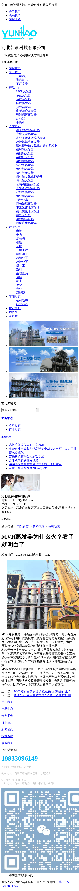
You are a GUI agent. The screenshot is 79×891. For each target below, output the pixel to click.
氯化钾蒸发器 (25, 172)
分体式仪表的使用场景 (23, 460)
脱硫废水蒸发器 (26, 223)
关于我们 (15, 11)
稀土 (19, 281)
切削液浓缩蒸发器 (28, 188)
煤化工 (20, 265)
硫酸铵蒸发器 (25, 149)
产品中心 (15, 87)
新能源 (20, 292)
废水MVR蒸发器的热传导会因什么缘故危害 (42, 695)
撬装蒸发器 (23, 107)
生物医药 (22, 273)
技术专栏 (15, 308)
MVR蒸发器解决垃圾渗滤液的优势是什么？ (42, 691)
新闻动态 (15, 296)
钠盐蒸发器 (23, 215)
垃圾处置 (22, 261)
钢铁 (19, 242)
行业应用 (15, 226)
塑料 (19, 277)
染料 (19, 269)
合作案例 (15, 126)
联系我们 (15, 15)
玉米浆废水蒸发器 (28, 207)
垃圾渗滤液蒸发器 (28, 141)
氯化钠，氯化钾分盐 (29, 176)
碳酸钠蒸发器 (25, 219)
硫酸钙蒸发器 (25, 153)
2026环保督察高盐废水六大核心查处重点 (35, 464)
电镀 (19, 230)
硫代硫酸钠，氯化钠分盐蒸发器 (36, 145)
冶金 (19, 284)
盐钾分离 (22, 199)
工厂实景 (22, 83)
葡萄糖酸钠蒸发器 (28, 184)
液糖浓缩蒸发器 (26, 203)
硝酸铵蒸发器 (25, 192)
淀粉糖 (20, 238)
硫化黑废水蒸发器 (28, 211)
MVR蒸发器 (24, 91)
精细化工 (22, 257)
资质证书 (22, 79)
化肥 (19, 246)
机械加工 (22, 254)
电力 (19, 234)
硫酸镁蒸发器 (25, 157)
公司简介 (22, 76)
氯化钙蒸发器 (25, 168)
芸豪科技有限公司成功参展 (26, 456)
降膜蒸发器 (23, 103)
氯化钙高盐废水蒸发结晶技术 (28, 468)
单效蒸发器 (23, 95)
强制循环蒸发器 (26, 114)
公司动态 (22, 300)
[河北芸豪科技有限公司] (19, 38)
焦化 (19, 288)
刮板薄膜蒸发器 (26, 110)
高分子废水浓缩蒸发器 (31, 137)
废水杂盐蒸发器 (26, 134)
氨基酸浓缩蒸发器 (28, 130)
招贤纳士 (15, 312)
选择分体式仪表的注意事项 (26, 444)
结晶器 (20, 118)
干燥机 (20, 122)
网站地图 (15, 19)
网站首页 (15, 68)
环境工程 (22, 250)
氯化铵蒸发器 (25, 165)
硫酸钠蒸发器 (25, 161)
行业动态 (22, 304)
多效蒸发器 (23, 99)
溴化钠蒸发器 (25, 196)
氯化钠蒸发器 (25, 180)
